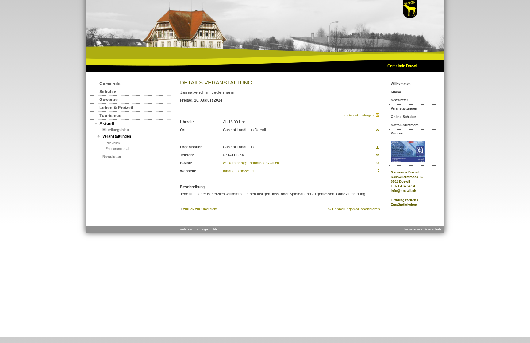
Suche (396, 92)
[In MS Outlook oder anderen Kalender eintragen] (377, 115)
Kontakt (397, 133)
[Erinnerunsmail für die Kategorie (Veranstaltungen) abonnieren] (330, 209)
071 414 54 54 (404, 186)
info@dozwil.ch (403, 191)
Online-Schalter (403, 117)
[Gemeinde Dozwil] (410, 17)
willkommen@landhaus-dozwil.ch (251, 163)
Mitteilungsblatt (115, 130)
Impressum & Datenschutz (422, 229)
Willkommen (401, 83)
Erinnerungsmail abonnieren (356, 209)
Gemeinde (110, 83)
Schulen (108, 91)
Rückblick (113, 143)
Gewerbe (108, 99)
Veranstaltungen (116, 136)
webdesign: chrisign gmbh (198, 229)
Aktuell (106, 123)
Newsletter (111, 156)
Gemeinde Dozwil (402, 66)
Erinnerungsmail (117, 148)
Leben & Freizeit (116, 107)
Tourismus (110, 115)
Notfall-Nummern (405, 125)
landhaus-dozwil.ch (239, 171)
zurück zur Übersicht (200, 209)
